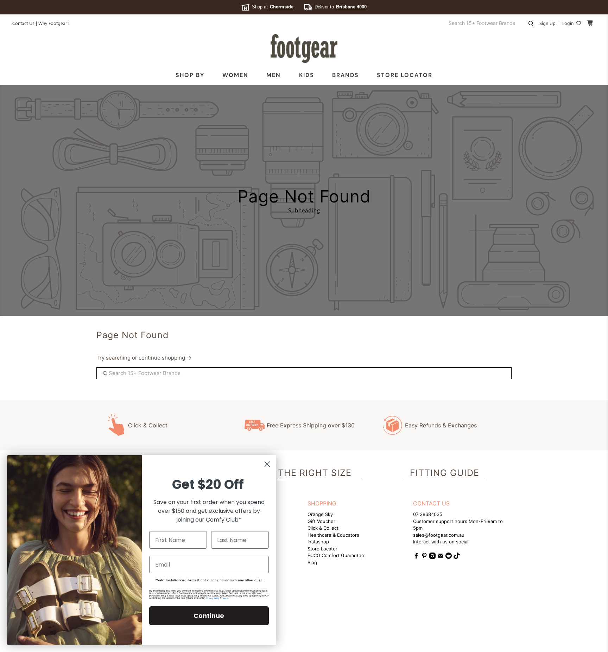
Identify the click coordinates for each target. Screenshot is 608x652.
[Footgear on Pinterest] (424, 557)
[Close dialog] (267, 464)
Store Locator (404, 75)
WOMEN (235, 75)
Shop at (272, 6)
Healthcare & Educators (333, 535)
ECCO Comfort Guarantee (336, 555)
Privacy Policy (213, 598)
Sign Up (547, 23)
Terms (225, 598)
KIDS (306, 75)
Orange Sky (320, 514)
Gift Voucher (321, 521)
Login (568, 23)
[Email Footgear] (440, 557)
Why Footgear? (53, 23)
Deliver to (341, 6)
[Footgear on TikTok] (457, 557)
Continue (209, 615)
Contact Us (23, 23)
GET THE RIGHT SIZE (304, 473)
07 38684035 (427, 514)
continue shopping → (165, 357)
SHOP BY (190, 75)
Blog (312, 562)
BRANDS (345, 75)
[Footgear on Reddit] (448, 557)
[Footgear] (304, 48)
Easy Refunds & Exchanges (441, 425)
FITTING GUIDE (444, 473)
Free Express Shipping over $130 (311, 425)
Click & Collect (147, 425)
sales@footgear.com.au (438, 535)
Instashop (318, 541)
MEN (273, 75)
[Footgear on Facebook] (416, 557)
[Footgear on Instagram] (432, 557)
